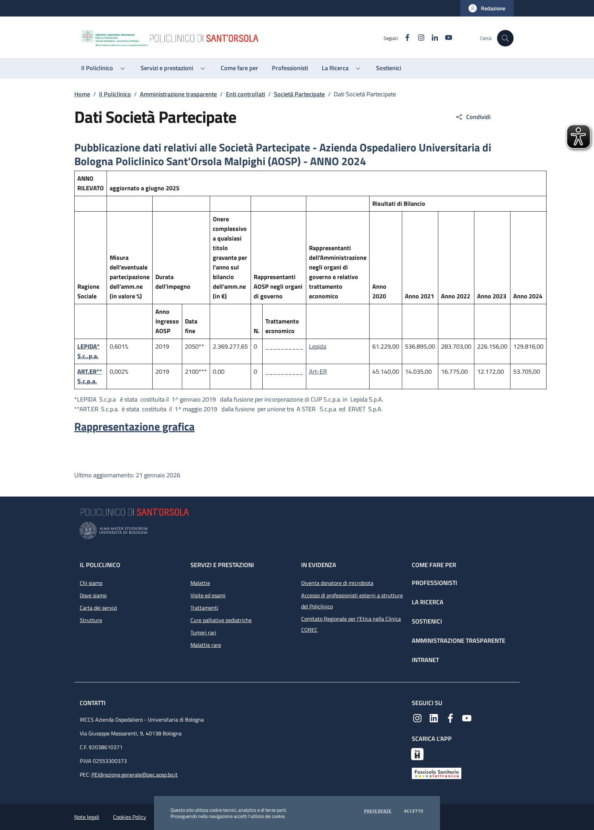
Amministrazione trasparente (178, 94)
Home (82, 94)
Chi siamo (91, 583)
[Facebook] (450, 717)
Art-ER (318, 371)
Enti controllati (245, 94)
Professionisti (434, 582)
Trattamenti (204, 608)
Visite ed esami (208, 595)
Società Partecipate (299, 94)
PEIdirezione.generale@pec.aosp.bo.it (134, 774)
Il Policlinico (115, 94)
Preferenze (378, 811)
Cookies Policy (129, 817)
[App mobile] (417, 753)
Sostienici (427, 621)
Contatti (93, 702)
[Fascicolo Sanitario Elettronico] (436, 773)
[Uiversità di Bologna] (297, 530)
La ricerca (427, 602)
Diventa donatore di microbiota (337, 583)
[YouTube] (466, 717)
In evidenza (318, 565)
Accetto (414, 811)
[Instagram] (417, 717)
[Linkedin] (433, 717)
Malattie (200, 583)
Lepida (317, 346)
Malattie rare (205, 645)
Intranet (425, 659)
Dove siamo (93, 595)
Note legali (86, 817)
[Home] (232, 38)
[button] (487, 8)
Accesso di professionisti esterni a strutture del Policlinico (352, 600)
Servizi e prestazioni (222, 565)
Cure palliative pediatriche (221, 620)
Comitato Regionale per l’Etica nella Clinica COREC (351, 624)
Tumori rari (203, 632)
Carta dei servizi (98, 608)
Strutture (91, 620)
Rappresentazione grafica (134, 426)
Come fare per (434, 565)
